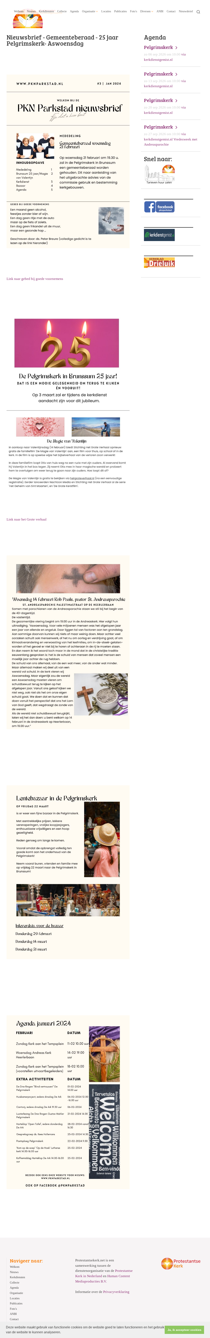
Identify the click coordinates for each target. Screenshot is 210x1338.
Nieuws (31, 11)
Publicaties (120, 11)
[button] (62, 1332)
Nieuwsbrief (186, 11)
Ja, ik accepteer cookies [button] (184, 1329)
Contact (171, 11)
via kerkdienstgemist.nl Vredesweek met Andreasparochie (170, 135)
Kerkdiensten (46, 11)
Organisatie (88, 11)
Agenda (74, 11)
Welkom (19, 11)
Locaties (106, 11)
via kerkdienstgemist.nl (165, 53)
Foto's (133, 11)
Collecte (62, 11)
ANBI (159, 11)
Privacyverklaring (116, 1292)
